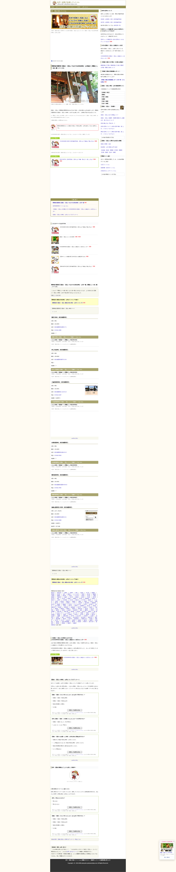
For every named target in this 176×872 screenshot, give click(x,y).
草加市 (94, 605)
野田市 (85, 621)
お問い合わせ (85, 7)
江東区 (94, 595)
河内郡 (90, 618)
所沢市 (94, 597)
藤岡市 (86, 610)
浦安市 (73, 608)
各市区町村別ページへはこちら (60, 206)
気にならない (56, 804)
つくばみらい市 (58, 613)
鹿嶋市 (75, 623)
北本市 (76, 614)
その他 (54, 707)
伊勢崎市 (87, 598)
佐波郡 (53, 614)
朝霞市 (68, 608)
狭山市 (68, 620)
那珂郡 (72, 611)
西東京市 (53, 607)
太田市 (82, 595)
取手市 (79, 607)
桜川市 (70, 618)
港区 (76, 592)
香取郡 (57, 623)
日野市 (76, 605)
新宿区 (53, 594)
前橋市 (58, 595)
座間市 (56, 608)
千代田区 (65, 600)
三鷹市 (79, 601)
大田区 (81, 592)
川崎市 (71, 592)
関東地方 (53, 624)
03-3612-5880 (58, 520)
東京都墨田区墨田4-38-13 (61, 484)
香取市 (89, 611)
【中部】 (116, 150)
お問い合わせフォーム (72, 851)
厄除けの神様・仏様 (106, 144)
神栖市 (79, 620)
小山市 (91, 601)
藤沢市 (68, 601)
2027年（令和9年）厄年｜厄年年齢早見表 (111, 22)
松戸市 (53, 598)
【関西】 (120, 150)
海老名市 (80, 608)
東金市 (64, 618)
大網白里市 (65, 615)
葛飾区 (94, 594)
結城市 (69, 610)
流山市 (88, 605)
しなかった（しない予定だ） (60, 725)
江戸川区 (83, 600)
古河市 (62, 602)
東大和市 (83, 617)
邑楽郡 (59, 607)
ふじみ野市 (67, 613)
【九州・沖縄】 (112, 152)
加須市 (70, 614)
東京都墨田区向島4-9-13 (60, 452)
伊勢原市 (66, 607)
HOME (52, 7)
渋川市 (56, 620)
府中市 (70, 605)
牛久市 (62, 620)
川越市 (65, 597)
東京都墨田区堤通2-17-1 (60, 327)
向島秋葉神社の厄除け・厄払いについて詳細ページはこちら (67, 462)
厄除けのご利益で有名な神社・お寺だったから (64, 739)
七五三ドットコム (105, 164)
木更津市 (68, 617)
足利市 (82, 597)
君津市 (87, 614)
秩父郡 (90, 604)
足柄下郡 (66, 611)
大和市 (56, 601)
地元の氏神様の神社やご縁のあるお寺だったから (65, 745)
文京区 (88, 595)
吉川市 (81, 614)
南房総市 (73, 607)
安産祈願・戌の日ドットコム (108, 167)
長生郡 (78, 611)
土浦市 (85, 601)
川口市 (87, 592)
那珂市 (73, 621)
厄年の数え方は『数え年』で (108, 123)
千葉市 (82, 594)
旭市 (63, 617)
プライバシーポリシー (70, 7)
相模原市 (94, 602)
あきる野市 (57, 605)
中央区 (88, 597)
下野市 (64, 605)
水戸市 (63, 598)
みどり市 (75, 613)
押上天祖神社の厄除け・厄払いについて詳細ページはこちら (67, 369)
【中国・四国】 (104, 152)
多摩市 (68, 602)
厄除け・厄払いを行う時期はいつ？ (109, 114)
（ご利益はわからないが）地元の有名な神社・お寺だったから (68, 742)
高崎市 (69, 594)
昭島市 (62, 608)
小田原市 (85, 615)
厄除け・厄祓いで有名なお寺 (60, 700)
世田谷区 (59, 592)
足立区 (80, 598)
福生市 (85, 620)
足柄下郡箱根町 (65, 621)
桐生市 (77, 600)
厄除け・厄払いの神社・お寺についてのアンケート (65, 214)
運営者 (78, 7)
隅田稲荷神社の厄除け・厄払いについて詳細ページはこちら (67, 494)
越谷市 (56, 602)
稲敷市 (91, 620)
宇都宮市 (59, 597)
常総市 (90, 607)
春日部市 (87, 602)
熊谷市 (53, 600)
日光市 (85, 604)
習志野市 (75, 610)
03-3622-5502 (58, 455)
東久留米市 (76, 617)
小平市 (73, 602)
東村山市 (90, 617)
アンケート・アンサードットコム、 (77, 712)
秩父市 (53, 604)
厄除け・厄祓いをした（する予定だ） (62, 721)
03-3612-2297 (58, 395)
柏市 (58, 598)
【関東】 (112, 150)
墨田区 (53, 597)
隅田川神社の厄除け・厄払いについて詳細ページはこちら (66, 337)
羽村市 (57, 621)
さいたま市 (76, 594)
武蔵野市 (82, 605)
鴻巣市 (69, 623)
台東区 (65, 592)
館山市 (84, 611)
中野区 (53, 595)
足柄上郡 (59, 611)
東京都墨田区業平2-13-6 (60, 359)
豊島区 (75, 598)
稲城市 (58, 604)
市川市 (71, 597)
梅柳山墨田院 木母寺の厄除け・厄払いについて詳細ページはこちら (69, 530)
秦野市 (57, 610)
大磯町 (58, 615)
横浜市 (53, 592)
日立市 (71, 600)
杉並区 (58, 594)
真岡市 (73, 620)
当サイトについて (60, 7)
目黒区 (69, 598)
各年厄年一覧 (117, 25)
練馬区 (77, 597)
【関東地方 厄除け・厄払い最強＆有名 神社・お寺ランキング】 (67, 302)
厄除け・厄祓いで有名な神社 (60, 697)
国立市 (93, 614)
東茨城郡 (58, 618)
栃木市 (64, 595)
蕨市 (81, 610)
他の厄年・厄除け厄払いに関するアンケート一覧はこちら (66, 839)
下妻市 (87, 613)
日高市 (57, 617)
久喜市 (93, 613)
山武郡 (92, 615)
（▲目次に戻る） (74, 438)
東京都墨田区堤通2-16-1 (60, 517)
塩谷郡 (53, 615)
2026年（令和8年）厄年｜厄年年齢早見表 (111, 19)
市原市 (93, 598)
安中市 (72, 615)
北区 (64, 594)
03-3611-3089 (58, 330)
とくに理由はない (57, 749)
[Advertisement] (75, 46)
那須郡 (79, 621)
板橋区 (93, 592)
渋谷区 (70, 595)
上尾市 (58, 600)
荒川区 (70, 604)
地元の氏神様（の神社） (59, 704)
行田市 (92, 610)
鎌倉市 (89, 600)
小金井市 (80, 602)
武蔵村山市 (84, 618)
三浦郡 (81, 613)
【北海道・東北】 (105, 150)
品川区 (88, 594)
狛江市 (92, 608)
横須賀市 (76, 618)
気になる (55, 801)
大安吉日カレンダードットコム (108, 170)
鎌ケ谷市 (91, 621)
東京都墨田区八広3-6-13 (60, 391)
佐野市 (58, 614)
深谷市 (86, 608)
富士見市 (79, 615)
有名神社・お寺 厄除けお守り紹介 (109, 147)
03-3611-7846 (58, 487)
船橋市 (64, 604)
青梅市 (73, 601)
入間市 (64, 614)
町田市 (62, 601)
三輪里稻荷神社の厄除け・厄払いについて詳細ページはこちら (67, 401)
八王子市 (76, 595)
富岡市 (85, 607)
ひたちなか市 (77, 604)
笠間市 (63, 610)
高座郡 (63, 623)
